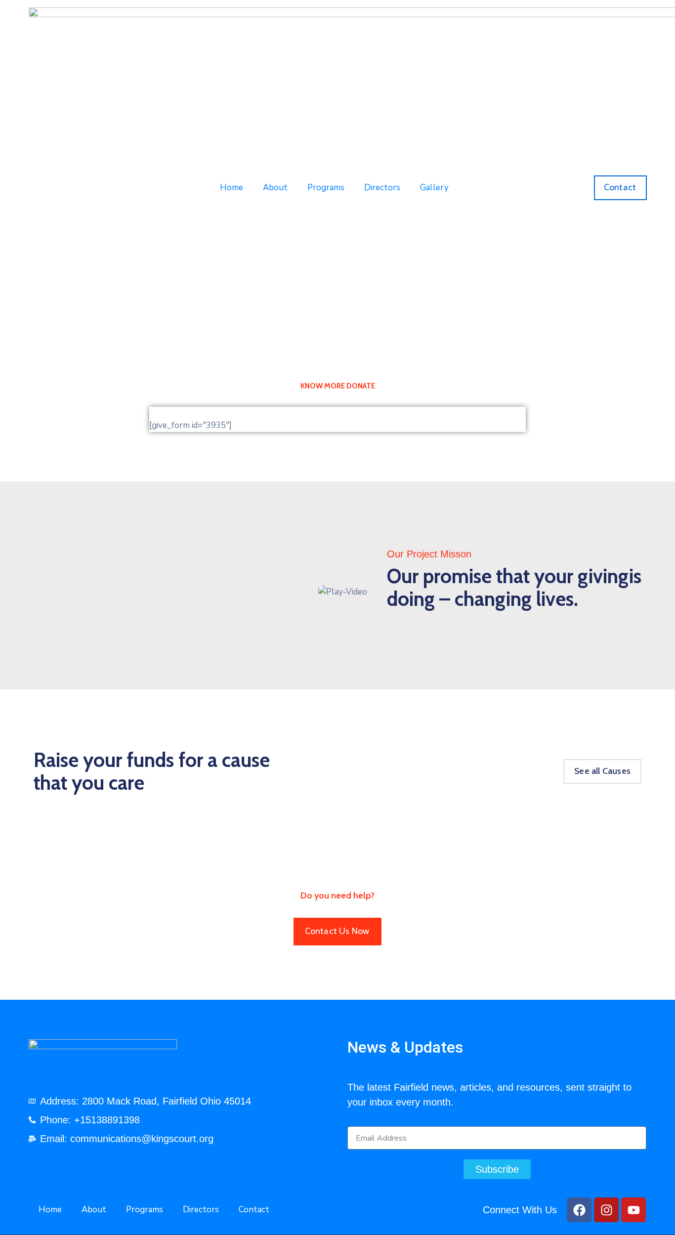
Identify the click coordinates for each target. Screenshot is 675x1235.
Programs (325, 187)
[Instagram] (606, 1209)
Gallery (434, 187)
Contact (254, 1209)
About (275, 187)
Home (231, 187)
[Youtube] (633, 1209)
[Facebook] (579, 1209)
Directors (382, 187)
